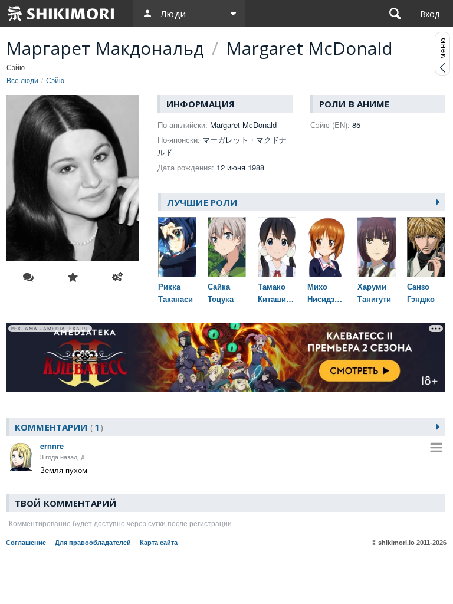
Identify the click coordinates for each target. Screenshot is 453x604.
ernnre (52, 445)
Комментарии (57, 427)
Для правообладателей (93, 542)
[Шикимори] (61, 13)
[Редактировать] (117, 277)
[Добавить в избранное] (73, 277)
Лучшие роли (202, 202)
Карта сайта (159, 542)
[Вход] (429, 13)
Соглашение (26, 542)
